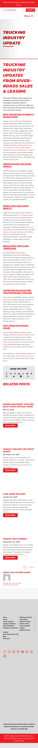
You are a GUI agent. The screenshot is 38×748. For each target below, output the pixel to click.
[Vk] (14, 376)
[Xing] (21, 376)
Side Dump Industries (16, 232)
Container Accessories (10, 628)
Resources (6, 638)
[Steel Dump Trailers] (19, 477)
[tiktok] (27, 651)
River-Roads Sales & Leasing (19, 335)
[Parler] (4, 656)
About (5, 619)
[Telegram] (27, 373)
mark (27, 572)
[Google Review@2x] (12, 642)
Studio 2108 (20, 741)
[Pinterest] (6, 376)
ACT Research (23, 215)
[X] (11, 373)
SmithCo (20, 150)
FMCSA (16, 255)
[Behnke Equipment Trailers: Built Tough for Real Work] (19, 388)
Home (5, 617)
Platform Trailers (25, 622)
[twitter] (9, 651)
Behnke (5, 232)
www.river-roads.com (24, 356)
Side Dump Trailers (26, 617)
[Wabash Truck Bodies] (19, 522)
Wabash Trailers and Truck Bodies (18, 450)
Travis (14, 150)
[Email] (28, 376)
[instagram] (13, 651)
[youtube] (22, 651)
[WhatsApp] (23, 373)
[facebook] (4, 651)
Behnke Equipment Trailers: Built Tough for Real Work (18, 405)
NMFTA (6, 131)
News (17, 585)
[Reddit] (15, 373)
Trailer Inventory (8, 622)
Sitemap (6, 738)
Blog (12, 585)
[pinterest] (18, 651)
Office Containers (8, 626)
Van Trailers (24, 619)
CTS (27, 150)
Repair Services (25, 630)
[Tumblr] (31, 373)
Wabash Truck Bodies (15, 538)
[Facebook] (6, 373)
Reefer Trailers (24, 624)
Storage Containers (9, 624)
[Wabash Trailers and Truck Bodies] (19, 433)
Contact (5, 632)
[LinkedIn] (19, 373)
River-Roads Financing (10, 634)
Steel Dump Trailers (14, 493)
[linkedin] (31, 651)
